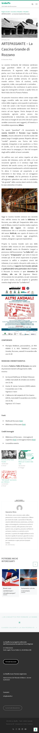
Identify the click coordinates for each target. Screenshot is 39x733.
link (21, 421)
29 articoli (10, 544)
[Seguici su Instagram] (16, 729)
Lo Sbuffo (15, 721)
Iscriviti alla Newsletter (12, 708)
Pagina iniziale (6, 12)
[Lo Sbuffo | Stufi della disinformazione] (6, 2)
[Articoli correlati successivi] (35, 564)
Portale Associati (10, 662)
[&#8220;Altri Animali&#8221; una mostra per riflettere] (9, 474)
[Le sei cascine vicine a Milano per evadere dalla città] (26, 454)
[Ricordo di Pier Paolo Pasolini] (9, 454)
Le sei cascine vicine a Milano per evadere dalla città (25, 462)
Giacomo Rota (7, 59)
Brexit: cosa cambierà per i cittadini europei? (9, 590)
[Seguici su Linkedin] (22, 729)
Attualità (25, 12)
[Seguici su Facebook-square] (19, 729)
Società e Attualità (16, 12)
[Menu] (36, 4)
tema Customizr (28, 724)
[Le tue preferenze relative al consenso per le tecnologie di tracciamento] (35, 729)
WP (13, 724)
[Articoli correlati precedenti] (30, 564)
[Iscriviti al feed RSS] (13, 729)
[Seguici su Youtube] (25, 729)
